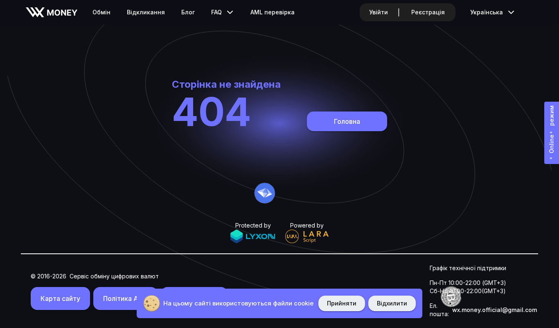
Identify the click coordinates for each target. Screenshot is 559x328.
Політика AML (125, 298)
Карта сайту (60, 298)
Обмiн (101, 12)
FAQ (216, 12)
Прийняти (341, 303)
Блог (188, 12)
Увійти (378, 12)
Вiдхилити (392, 303)
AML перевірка (272, 12)
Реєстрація (428, 12)
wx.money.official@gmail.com (494, 309)
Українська (486, 12)
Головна (347, 121)
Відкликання (146, 12)
